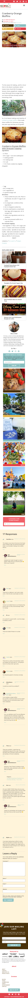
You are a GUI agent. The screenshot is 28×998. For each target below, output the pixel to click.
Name (5, 878)
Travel (22, 416)
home (22, 514)
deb (7, 627)
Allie (7, 588)
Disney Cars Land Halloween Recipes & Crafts (12, 318)
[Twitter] (17, 1)
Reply (4, 549)
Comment (6, 861)
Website (5, 889)
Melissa (8, 671)
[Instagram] (20, 1)
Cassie (8, 657)
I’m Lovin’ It (12, 241)
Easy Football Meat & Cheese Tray (13, 300)
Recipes (22, 391)
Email (4, 883)
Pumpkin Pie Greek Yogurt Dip (13, 283)
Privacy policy (18, 22)
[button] (4, 1)
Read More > (14, 348)
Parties (22, 465)
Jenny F (8, 601)
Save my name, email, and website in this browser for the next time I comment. (13, 896)
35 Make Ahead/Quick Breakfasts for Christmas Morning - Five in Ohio (15, 779)
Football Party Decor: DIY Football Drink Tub (11, 266)
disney (22, 489)
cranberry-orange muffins (9, 120)
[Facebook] (14, 1)
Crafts (22, 440)
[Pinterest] (23, 1)
